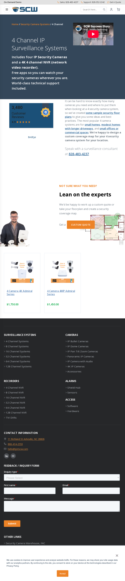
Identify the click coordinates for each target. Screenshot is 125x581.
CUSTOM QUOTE (81, 224)
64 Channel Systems (18, 361)
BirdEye (32, 137)
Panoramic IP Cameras (80, 356)
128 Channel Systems (19, 366)
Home (15, 24)
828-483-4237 (79, 154)
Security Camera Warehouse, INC (25, 543)
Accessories (74, 371)
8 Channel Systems (17, 346)
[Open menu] (7, 9)
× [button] (117, 554)
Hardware (73, 411)
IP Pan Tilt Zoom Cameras (82, 351)
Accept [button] (63, 573)
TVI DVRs (11, 417)
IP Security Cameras (50, 57)
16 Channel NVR (15, 397)
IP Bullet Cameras (77, 341)
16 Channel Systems (18, 351)
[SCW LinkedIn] (6, 456)
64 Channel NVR (15, 407)
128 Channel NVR (16, 412)
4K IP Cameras (76, 366)
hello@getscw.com (18, 449)
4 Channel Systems (17, 341)
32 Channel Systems (18, 356)
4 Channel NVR (15, 387)
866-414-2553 (15, 444)
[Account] (111, 9)
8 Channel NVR (15, 392)
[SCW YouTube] (13, 456)
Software (72, 406)
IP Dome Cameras (78, 346)
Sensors (72, 392)
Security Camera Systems (35, 24)
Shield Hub (73, 387)
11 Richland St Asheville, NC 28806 (26, 439)
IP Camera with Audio (80, 361)
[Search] (104, 9)
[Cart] (118, 9)
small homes (92, 124)
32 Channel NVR (15, 402)
